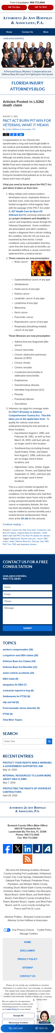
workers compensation (18, 649)
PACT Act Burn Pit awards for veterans (33, 536)
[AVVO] (47, 852)
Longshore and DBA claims (20, 655)
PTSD (8, 714)
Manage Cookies (29, 933)
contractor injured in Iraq (18, 690)
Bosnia (24, 539)
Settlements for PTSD (16, 696)
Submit (27, 628)
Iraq (41, 541)
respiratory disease (28, 544)
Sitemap (27, 967)
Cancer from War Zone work (24, 530)
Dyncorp (35, 541)
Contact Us (27, 32)
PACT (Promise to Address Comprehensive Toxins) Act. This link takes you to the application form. (30, 415)
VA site (24, 518)
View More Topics (12, 720)
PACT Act (7, 544)
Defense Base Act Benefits (29, 533)
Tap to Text (41, 7)
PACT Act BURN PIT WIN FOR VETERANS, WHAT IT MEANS (27, 122)
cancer (39, 539)
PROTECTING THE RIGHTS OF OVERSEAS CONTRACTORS (27, 790)
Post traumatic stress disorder (21, 708)
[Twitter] (17, 852)
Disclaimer (27, 950)
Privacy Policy (28, 959)
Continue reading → (13, 524)
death (12, 541)
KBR (47, 541)
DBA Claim (10, 679)
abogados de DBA (15, 684)
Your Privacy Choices (23, 930)
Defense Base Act (23, 541)
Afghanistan (15, 539)
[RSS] (27, 863)
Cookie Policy (44, 930)
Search (49, 741)
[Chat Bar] (27, 1028)
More (45, 32)
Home (9, 32)
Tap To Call (14, 7)
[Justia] (37, 852)
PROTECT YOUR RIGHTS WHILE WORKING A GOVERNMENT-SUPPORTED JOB (27, 764)
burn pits (32, 539)
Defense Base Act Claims (19, 661)
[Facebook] (7, 852)
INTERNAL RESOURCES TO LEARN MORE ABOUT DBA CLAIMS (27, 777)
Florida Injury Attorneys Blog (27, 21)
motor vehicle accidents (18, 673)
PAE (14, 544)
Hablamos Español (13, 38)
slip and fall (11, 702)
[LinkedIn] (27, 852)
